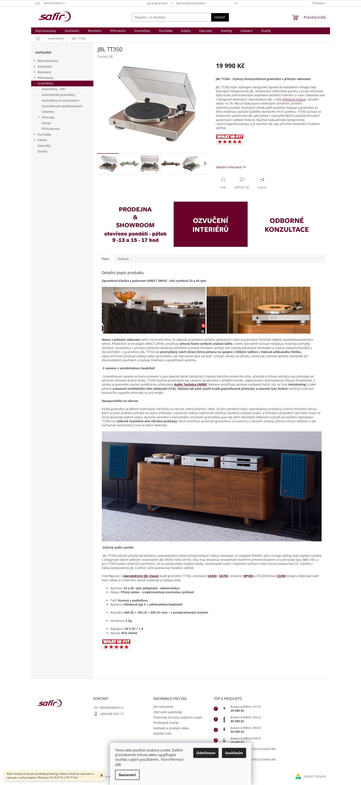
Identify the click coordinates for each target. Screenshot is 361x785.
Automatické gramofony (58, 95)
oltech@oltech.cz (111, 707)
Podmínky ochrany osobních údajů (177, 717)
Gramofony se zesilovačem (60, 100)
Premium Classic (294, 99)
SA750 (223, 576)
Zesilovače (45, 66)
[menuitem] (45, 30)
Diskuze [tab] (123, 259)
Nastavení (127, 775)
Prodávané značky (166, 723)
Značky (42, 151)
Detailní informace (229, 167)
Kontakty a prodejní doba (171, 728)
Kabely (42, 140)
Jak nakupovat (157, 3)
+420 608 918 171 (112, 714)
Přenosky (48, 117)
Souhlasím (234, 753)
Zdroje (46, 123)
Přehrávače (45, 78)
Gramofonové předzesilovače (62, 106)
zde (118, 764)
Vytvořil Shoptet (315, 776)
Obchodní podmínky (190, 3)
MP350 (248, 576)
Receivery (44, 72)
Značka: (105, 56)
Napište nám (162, 733)
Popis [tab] (105, 259)
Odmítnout (205, 753)
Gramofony (45, 83)
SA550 (212, 576)
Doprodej (44, 146)
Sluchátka (44, 134)
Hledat (220, 17)
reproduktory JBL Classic (141, 576)
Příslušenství (51, 129)
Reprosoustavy (48, 61)
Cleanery (48, 112)
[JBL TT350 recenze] (116, 644)
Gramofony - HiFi (53, 89)
